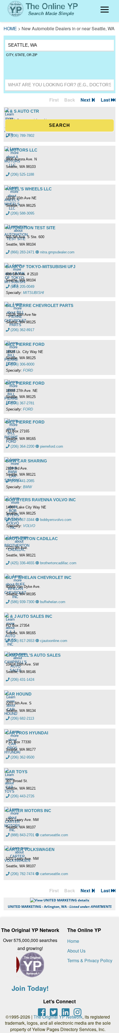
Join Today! (30, 988)
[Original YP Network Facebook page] (42, 1012)
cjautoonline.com (53, 641)
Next (86, 100)
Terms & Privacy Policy (89, 960)
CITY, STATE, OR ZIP (21, 54)
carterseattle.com (53, 835)
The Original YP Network (57, 1017)
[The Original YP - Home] (39, 18)
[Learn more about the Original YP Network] (30, 967)
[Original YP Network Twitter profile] (54, 1012)
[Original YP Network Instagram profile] (77, 1012)
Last (106, 100)
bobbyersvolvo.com (55, 520)
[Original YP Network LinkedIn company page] (65, 1012)
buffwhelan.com (52, 602)
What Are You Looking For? (26, 78)
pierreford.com (51, 446)
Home (73, 941)
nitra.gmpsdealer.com (56, 252)
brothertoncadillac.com (57, 563)
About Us (76, 951)
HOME (10, 28)
